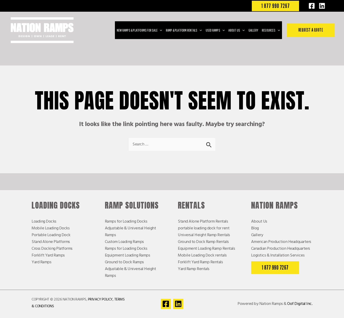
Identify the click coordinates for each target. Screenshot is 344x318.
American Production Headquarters (281, 241)
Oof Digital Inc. (299, 303)
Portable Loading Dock (51, 235)
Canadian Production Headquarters (280, 248)
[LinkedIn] (322, 6)
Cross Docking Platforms (52, 248)
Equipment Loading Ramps (127, 255)
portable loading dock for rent (203, 228)
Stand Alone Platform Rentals (203, 221)
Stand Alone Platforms (51, 241)
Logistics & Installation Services (278, 255)
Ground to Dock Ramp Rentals (203, 241)
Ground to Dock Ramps (124, 262)
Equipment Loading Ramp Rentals (206, 248)
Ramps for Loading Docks (126, 221)
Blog (255, 228)
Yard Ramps (41, 262)
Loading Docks (44, 221)
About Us (259, 221)
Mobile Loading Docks (51, 228)
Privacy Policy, (100, 299)
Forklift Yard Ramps (48, 255)
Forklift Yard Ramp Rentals (200, 262)
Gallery (257, 235)
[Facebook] (311, 6)
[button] (275, 6)
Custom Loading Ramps (124, 241)
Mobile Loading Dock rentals (202, 255)
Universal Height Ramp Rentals (204, 235)
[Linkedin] (178, 304)
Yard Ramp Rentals (193, 269)
